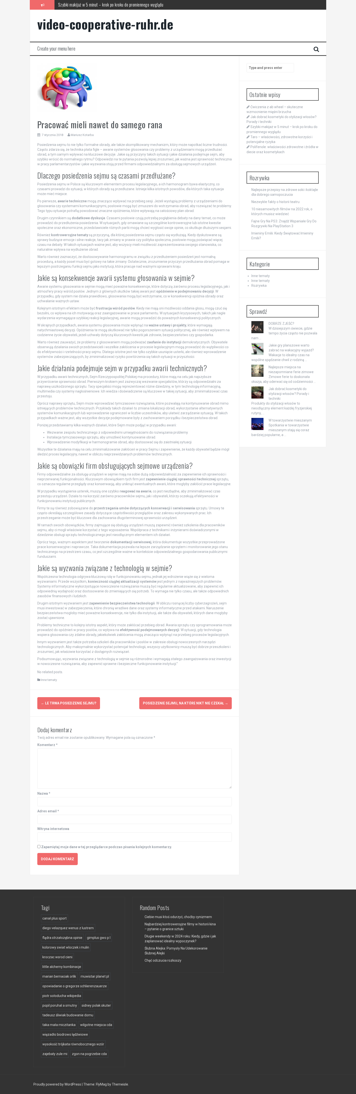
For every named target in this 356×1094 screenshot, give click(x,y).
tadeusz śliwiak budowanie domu (67, 1015)
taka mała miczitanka (59, 1025)
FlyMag (101, 1084)
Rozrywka (259, 285)
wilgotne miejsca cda (96, 1025)
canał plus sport (54, 918)
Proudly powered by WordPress (57, 1084)
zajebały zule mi (54, 1054)
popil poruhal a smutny (59, 1005)
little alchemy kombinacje (61, 967)
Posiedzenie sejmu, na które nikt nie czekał (185, 703)
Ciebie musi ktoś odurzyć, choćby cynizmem (178, 917)
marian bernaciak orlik (59, 976)
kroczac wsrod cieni (57, 957)
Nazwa (43, 793)
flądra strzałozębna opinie (62, 938)
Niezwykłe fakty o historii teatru (275, 202)
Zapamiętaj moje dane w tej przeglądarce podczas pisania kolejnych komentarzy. (106, 847)
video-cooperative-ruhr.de (105, 24)
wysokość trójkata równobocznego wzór (73, 1044)
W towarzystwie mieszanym (290, 420)
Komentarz (47, 745)
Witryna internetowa (53, 829)
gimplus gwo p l (98, 938)
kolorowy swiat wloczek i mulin (65, 947)
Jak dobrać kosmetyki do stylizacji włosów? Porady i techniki (289, 393)
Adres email (48, 811)
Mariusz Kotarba (82, 135)
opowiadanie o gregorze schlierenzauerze (74, 986)
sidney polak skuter (96, 1005)
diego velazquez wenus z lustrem (68, 928)
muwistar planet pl (95, 976)
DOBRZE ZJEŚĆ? (281, 323)
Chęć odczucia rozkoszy (163, 960)
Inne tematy (49, 680)
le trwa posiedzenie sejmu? (68, 703)
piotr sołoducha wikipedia (61, 996)
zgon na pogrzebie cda (89, 1054)
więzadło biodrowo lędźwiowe (65, 1034)
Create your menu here (56, 48)
